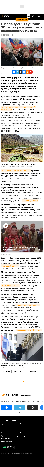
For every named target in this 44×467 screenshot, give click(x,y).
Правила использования (10, 424)
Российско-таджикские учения (16, 170)
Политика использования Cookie (13, 433)
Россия (36, 401)
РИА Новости (7, 254)
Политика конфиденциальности (12, 430)
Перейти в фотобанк (28, 68)
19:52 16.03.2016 (7, 35)
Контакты (13, 421)
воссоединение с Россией (29, 330)
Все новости (6, 371)
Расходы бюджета (10, 265)
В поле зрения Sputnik (19, 371)
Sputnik (5, 68)
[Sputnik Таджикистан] (6, 17)
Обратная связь (6, 441)
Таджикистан (33, 371)
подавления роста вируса (27, 305)
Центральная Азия (22, 401)
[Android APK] (8, 447)
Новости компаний (8, 427)
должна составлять (10, 285)
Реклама (23, 424)
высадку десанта (30, 200)
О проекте (5, 421)
